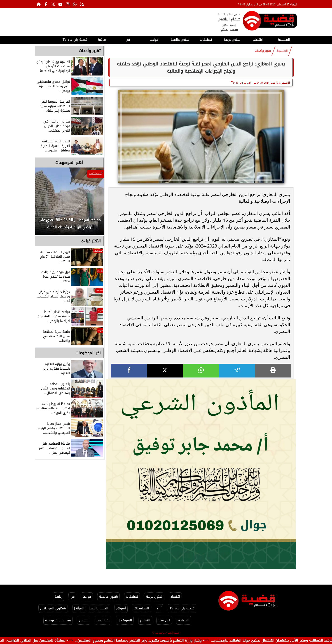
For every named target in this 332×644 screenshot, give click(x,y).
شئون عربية (232, 40)
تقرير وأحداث (263, 51)
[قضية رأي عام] (270, 22)
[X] (165, 370)
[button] (44, 203)
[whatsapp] (201, 370)
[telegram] (237, 370)
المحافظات (141, 608)
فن (128, 40)
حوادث (154, 40)
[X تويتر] (53, 4)
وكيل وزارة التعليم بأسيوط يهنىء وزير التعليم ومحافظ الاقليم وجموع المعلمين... (171, 640)
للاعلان (84, 620)
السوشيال (124, 620)
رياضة (102, 40)
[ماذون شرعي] (201, 474)
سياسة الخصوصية (58, 620)
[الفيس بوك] (45, 4)
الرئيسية (284, 40)
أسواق (121, 608)
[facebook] (129, 370)
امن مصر (164, 620)
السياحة (183, 620)
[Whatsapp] (74, 4)
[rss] (82, 4)
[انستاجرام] (67, 4)
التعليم (145, 620)
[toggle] (48, 39)
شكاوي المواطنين (53, 608)
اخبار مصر (102, 620)
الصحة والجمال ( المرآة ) (91, 608)
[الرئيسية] (38, 4)
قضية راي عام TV (75, 40)
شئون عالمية (180, 40)
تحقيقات (206, 40)
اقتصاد (258, 40)
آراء (159, 608)
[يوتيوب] (60, 4)
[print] (273, 370)
